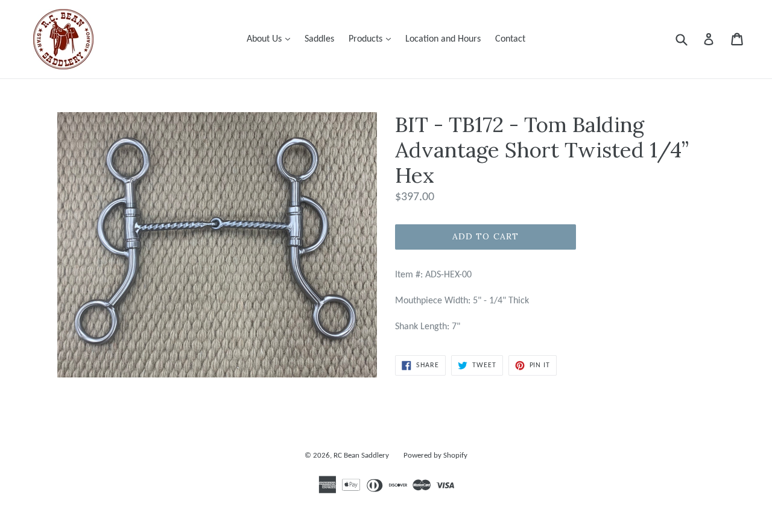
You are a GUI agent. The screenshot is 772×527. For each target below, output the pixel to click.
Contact (510, 39)
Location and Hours (443, 39)
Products (373, 39)
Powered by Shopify (435, 455)
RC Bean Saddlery (361, 455)
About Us (271, 39)
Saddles (319, 39)
